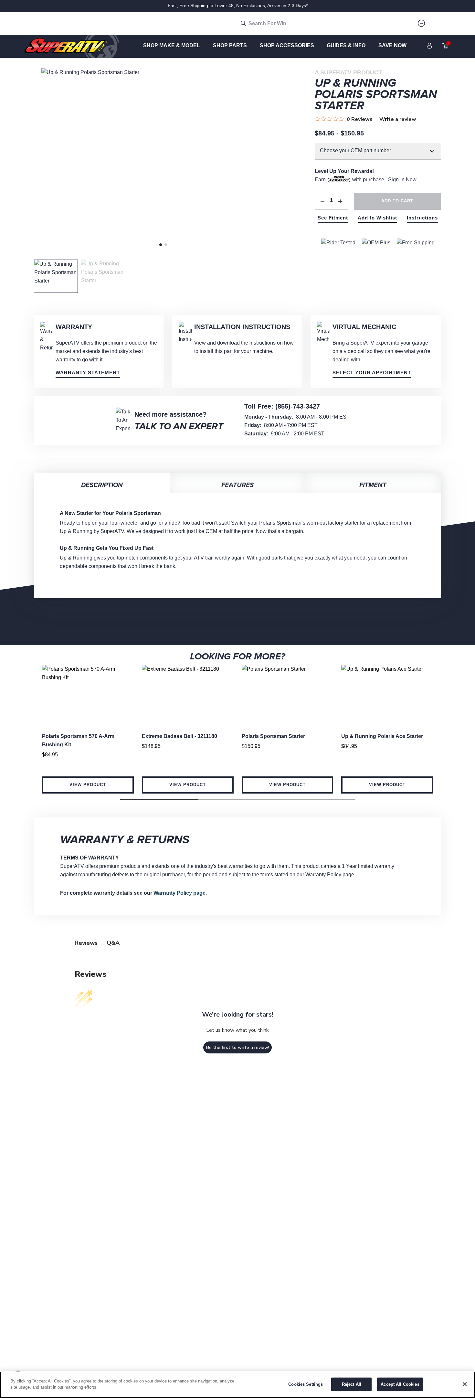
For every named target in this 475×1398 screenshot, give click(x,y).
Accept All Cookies (400, 1384)
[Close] (465, 1384)
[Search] (421, 23)
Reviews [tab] (86, 943)
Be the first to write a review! (237, 1047)
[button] (159, 799)
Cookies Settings (305, 1384)
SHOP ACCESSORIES (287, 45)
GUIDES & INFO (346, 45)
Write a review (397, 119)
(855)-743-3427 (297, 406)
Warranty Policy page (179, 893)
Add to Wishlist (377, 217)
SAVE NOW (392, 45)
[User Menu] (429, 45)
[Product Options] (378, 155)
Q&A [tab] (113, 943)
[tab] (160, 244)
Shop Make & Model (171, 45)
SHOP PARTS (230, 45)
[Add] (340, 201)
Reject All (351, 1384)
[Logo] (71, 46)
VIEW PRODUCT (87, 784)
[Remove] (322, 201)
